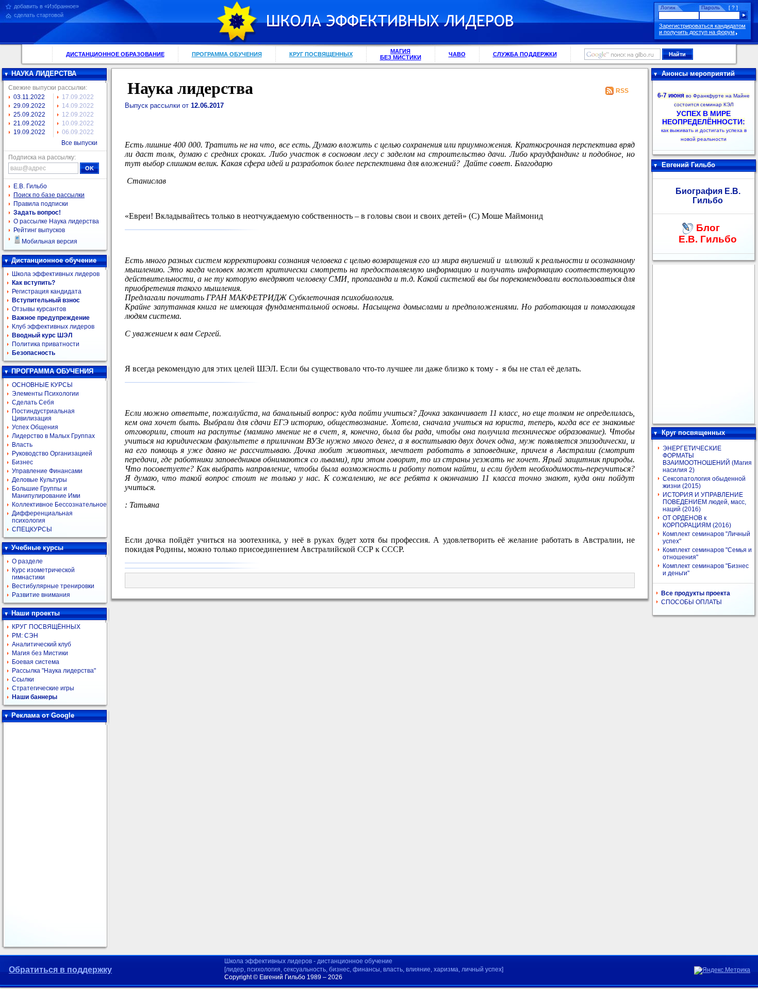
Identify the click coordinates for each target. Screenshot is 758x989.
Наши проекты (35, 613)
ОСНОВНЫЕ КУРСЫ (42, 384)
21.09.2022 (29, 123)
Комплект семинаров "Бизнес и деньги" (706, 569)
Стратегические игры (43, 688)
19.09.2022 (29, 132)
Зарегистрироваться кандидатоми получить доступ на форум (702, 29)
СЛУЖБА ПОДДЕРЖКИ (525, 54)
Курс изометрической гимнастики (43, 573)
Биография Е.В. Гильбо (707, 196)
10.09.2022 (78, 123)
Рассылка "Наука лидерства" (54, 670)
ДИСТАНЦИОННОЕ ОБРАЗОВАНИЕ (115, 54)
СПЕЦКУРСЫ (32, 529)
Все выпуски (79, 143)
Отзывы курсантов (39, 309)
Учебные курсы (37, 548)
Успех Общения (35, 427)
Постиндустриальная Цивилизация (43, 415)
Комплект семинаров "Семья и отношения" (707, 553)
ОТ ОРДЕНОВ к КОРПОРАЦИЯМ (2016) (697, 521)
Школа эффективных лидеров (56, 274)
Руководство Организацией (52, 453)
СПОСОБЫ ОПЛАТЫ (691, 602)
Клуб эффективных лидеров (53, 326)
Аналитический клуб (41, 644)
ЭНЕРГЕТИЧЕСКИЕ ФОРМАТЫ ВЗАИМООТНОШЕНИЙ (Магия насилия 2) (707, 459)
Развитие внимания (41, 594)
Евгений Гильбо (688, 165)
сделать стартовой (38, 15)
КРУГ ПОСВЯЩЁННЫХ (46, 626)
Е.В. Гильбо (30, 186)
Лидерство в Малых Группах (53, 436)
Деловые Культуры (39, 479)
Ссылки (23, 679)
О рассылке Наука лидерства (56, 221)
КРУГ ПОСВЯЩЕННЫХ (321, 54)
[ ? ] (733, 7)
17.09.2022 (78, 97)
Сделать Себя (33, 402)
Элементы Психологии (45, 393)
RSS (622, 90)
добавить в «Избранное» (46, 6)
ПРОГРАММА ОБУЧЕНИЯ (227, 54)
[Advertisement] (55, 835)
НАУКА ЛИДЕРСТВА (43, 73)
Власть (22, 444)
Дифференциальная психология (42, 517)
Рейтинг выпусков (39, 230)
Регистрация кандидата (46, 291)
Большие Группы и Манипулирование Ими (46, 492)
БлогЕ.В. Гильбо (708, 233)
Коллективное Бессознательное (59, 504)
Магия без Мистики (40, 653)
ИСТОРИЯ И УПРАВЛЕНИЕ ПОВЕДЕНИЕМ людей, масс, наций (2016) (704, 502)
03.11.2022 (29, 97)
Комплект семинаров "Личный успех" (706, 537)
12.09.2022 (78, 114)
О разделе (27, 561)
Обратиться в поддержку (60, 969)
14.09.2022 (78, 105)
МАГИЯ (400, 54)
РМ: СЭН (25, 635)
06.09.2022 (78, 132)
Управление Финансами (47, 471)
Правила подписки (40, 203)
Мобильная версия (49, 241)
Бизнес (22, 462)
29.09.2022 (29, 105)
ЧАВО (457, 54)
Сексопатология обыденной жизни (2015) (704, 482)
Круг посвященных (693, 432)
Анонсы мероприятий (698, 73)
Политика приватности (45, 344)
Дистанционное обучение (53, 260)
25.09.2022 (29, 114)
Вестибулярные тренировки (53, 586)
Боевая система (35, 662)
